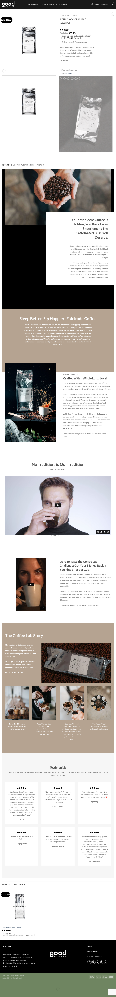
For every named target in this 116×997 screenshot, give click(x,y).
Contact (65, 4)
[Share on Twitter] (66, 78)
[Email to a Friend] (70, 78)
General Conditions (94, 957)
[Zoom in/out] (8, 983)
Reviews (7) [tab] (39, 165)
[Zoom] (4, 71)
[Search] (92, 4)
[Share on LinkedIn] (78, 78)
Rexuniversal (17, 978)
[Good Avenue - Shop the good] (13, 4)
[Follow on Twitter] (97, 962)
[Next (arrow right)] (8, 993)
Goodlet (77, 15)
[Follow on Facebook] (89, 962)
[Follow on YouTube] (105, 962)
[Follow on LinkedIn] (101, 962)
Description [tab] (7, 165)
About (51, 4)
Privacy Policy (92, 951)
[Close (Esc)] (2, 983)
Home (62, 15)
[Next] (10, 70)
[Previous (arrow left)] (2, 993)
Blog (58, 4)
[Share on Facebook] (62, 78)
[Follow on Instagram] (93, 962)
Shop (69, 15)
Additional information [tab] (23, 165)
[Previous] (3, 154)
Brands (45, 4)
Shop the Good (34, 4)
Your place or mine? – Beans (11, 927)
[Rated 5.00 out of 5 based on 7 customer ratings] (77, 30)
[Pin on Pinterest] (74, 78)
